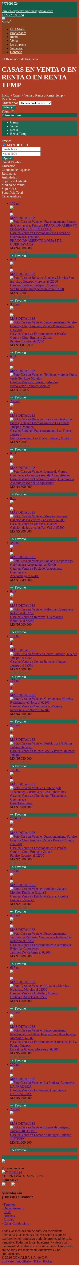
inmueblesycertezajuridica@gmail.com (27, 11)
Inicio (14, 37)
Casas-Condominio (16, 1223)
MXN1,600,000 (21, 1146)
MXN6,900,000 (21, 628)
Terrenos (9, 1204)
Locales (9, 1219)
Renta (39, 95)
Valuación (16, 48)
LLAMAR (17, 29)
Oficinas (9, 1216)
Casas (17, 95)
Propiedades (18, 33)
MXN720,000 (19, 393)
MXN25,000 (19, 445)
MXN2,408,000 (21, 673)
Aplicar (7, 158)
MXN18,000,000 (21, 810)
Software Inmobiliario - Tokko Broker (27, 1261)
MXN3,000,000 (21, 1004)
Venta (14, 40)
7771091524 (13, 1172)
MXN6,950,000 (21, 762)
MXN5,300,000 (21, 535)
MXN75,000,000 (21, 863)
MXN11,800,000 (21, 348)
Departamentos (14, 1208)
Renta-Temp (54, 95)
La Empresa (18, 44)
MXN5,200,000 (21, 1056)
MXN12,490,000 (21, 583)
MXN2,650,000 (21, 907)
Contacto (16, 52)
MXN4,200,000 (21, 717)
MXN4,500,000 (21, 252)
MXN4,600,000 (21, 490)
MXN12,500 (19, 296)
